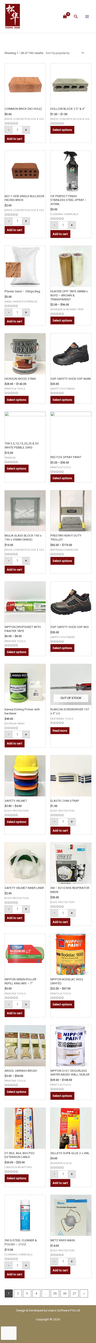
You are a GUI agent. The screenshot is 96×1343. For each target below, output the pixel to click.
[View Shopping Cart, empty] (65, 16)
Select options (62, 129)
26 (65, 1293)
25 (55, 1293)
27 (74, 1293)
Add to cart (14, 138)
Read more (60, 730)
